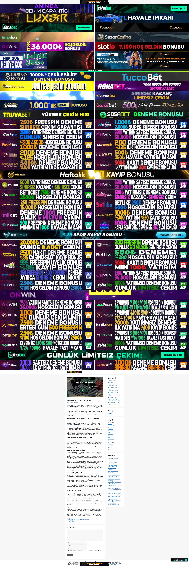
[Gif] (94, 174)
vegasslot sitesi (119, 493)
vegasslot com (117, 479)
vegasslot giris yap (118, 483)
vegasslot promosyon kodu (111, 492)
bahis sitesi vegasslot (113, 458)
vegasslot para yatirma (112, 490)
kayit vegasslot (70, 519)
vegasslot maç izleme (117, 489)
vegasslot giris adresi (114, 482)
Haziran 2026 (111, 422)
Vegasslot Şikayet (112, 503)
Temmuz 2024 (111, 440)
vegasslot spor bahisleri (86, 519)
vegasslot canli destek (113, 476)
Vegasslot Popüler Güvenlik (113, 402)
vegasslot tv (118, 494)
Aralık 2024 (110, 432)
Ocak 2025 (110, 430)
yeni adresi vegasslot (111, 504)
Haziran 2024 (111, 442)
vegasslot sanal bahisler (112, 493)
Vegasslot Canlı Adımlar (113, 392)
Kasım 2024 (110, 434)
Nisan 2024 (110, 445)
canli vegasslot (111, 459)
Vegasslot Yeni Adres (112, 500)
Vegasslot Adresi (111, 380)
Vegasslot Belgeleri (71, 521)
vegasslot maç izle (110, 489)
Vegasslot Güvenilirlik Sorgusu (114, 400)
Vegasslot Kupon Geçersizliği (114, 399)
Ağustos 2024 (111, 439)
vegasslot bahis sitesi (113, 473)
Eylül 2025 (110, 424)
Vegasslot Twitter (111, 497)
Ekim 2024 (110, 435)
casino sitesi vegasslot (112, 461)
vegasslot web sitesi (112, 499)
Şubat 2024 (110, 449)
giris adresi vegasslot (113, 462)
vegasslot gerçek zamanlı (111, 480)
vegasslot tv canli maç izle (114, 496)
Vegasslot (69, 518)
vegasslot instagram (112, 488)
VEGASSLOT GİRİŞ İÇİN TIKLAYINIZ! (94, 70)
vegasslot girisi (111, 483)
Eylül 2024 (110, 437)
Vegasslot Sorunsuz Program (114, 387)
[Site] (47, 124)
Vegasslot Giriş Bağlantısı (113, 385)
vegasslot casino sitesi (111, 479)
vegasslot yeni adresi (119, 500)
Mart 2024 (110, 447)
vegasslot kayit (118, 488)
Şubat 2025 (110, 429)
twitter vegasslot (110, 469)
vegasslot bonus (117, 475)
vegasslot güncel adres (111, 487)
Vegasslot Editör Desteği (113, 390)
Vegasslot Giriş (111, 382)
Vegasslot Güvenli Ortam (113, 404)
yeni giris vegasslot (116, 504)
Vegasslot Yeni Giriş (112, 501)
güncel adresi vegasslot (112, 466)
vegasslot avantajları (110, 472)
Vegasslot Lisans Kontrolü (113, 394)
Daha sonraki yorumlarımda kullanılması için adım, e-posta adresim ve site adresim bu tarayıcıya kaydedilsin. (85, 551)
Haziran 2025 (111, 425)
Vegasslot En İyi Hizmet (113, 397)
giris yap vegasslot (112, 465)
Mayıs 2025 (110, 427)
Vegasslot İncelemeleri (71, 520)
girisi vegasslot (111, 463)
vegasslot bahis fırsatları (77, 519)
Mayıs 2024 (110, 444)
